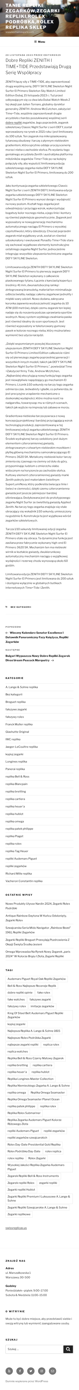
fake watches (16, 999)
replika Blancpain (17, 784)
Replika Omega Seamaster (48, 1092)
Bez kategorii (21, 607)
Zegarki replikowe (19, 1214)
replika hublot (14, 814)
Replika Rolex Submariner (24, 1113)
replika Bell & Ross (17, 776)
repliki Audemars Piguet (21, 858)
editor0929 (52, 55)
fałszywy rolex (15, 717)
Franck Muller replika (19, 724)
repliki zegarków (16, 866)
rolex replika (16, 1158)
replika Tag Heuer (17, 851)
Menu (41, 41)
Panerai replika (15, 769)
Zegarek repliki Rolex (21, 1183)
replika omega (15, 821)
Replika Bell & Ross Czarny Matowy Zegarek (36, 1058)
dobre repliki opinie (20, 992)
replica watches (18, 1051)
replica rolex (51, 1044)
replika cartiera (15, 799)
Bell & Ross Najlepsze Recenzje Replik (32, 985)
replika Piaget (14, 836)
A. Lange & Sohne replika (22, 687)
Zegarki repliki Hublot (21, 1189)
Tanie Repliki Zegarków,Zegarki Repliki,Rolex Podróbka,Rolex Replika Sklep (33, 16)
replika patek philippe (19, 828)
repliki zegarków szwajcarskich (27, 1137)
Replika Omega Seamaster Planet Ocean (34, 1099)
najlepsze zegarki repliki (23, 1044)
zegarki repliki (48, 1183)
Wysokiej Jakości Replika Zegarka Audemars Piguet (36, 1167)
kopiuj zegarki (14, 754)
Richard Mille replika (19, 873)
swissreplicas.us (16, 1228)
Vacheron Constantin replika (24, 881)
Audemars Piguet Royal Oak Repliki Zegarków (37, 979)
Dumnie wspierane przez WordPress (27, 1381)
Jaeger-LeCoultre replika (22, 746)
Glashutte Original (17, 731)
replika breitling (16, 791)
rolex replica (53, 1151)
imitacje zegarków (42, 1006)
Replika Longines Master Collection (30, 1079)
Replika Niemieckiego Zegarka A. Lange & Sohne (39, 1085)
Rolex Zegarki (37, 1158)
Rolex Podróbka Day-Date (24, 1151)
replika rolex (13, 843)
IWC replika (13, 739)
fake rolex (43, 992)
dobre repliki (14, 122)
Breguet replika (16, 702)
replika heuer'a (15, 806)
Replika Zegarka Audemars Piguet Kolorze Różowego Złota (35, 1122)
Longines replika (16, 761)
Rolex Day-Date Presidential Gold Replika (34, 1144)
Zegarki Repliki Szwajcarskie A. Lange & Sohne (37, 1207)
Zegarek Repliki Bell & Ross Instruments (33, 1176)
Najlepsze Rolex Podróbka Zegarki (29, 1037)
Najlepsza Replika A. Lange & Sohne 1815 (34, 1031)
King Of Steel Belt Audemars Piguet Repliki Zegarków (35, 1015)
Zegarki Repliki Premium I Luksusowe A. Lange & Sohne (39, 1198)
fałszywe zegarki (16, 709)
